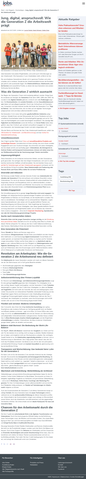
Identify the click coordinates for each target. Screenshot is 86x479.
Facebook (61, 469)
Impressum (55, 477)
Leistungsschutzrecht (65, 463)
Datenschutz (65, 477)
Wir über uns (62, 467)
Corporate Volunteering (35, 211)
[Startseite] (9, 3)
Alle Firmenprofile (8, 471)
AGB (49, 477)
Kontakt (60, 465)
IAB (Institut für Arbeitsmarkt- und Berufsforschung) (18, 133)
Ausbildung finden (8, 465)
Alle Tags (71, 190)
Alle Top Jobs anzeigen (67, 161)
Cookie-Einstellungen (77, 477)
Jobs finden (6, 463)
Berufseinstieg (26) (66, 181)
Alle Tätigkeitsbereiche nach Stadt (13, 469)
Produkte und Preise (36, 463)
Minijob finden (6, 467)
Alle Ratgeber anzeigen (67, 108)
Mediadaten (34, 465)
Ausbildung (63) (65, 177)
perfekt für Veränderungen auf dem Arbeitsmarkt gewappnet (21, 165)
